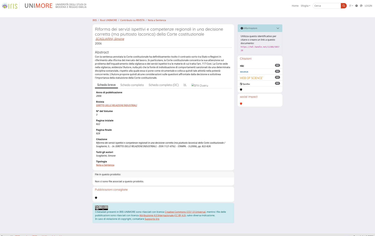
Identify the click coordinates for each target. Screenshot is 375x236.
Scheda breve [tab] (106, 85)
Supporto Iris (152, 218)
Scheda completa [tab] (132, 85)
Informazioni (250, 28)
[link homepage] (11, 5)
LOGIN (368, 5)
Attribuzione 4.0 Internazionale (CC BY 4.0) (162, 215)
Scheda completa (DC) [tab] (164, 85)
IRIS (95, 20)
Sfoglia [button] (304, 5)
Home (295, 5)
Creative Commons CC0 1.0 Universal (185, 211)
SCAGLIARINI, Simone (110, 39)
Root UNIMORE (108, 20)
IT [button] (350, 5)
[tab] (185, 85)
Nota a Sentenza (157, 20)
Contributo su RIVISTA (132, 20)
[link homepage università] (56, 5)
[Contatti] (361, 6)
